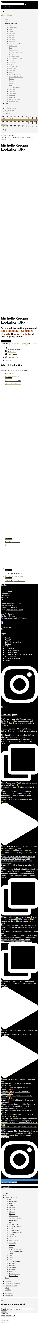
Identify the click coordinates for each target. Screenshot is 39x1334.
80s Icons (12, 37)
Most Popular (13, 27)
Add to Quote (6, 341)
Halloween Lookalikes (15, 44)
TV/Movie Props (13, 101)
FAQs (6, 111)
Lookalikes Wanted (10, 108)
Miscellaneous (13, 41)
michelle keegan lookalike (19, 345)
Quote (7, 103)
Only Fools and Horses (15, 75)
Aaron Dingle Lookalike (12, 542)
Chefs (11, 54)
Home (6, 19)
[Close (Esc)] (1, 1320)
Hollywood (12, 70)
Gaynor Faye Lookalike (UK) (14, 573)
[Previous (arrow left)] (1, 1322)
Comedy (11, 60)
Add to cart (8, 378)
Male (10, 29)
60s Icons (12, 33)
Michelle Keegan (16, 370)
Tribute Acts (12, 97)
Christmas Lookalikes (15, 58)
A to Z (6, 21)
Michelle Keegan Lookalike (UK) (15, 581)
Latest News (10, 648)
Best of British (13, 46)
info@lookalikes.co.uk (14, 610)
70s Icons (12, 35)
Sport (10, 85)
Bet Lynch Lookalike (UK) (13, 381)
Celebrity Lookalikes (11, 23)
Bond (10, 48)
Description (8, 360)
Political (11, 79)
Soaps (11, 83)
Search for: (5, 1309)
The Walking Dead (14, 99)
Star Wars (12, 89)
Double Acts (12, 62)
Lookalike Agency (12, 650)
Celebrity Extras (13, 50)
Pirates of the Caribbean (16, 77)
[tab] (21, 360)
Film (10, 64)
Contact (7, 113)
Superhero (12, 91)
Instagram (7, 8)
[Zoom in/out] (8, 1320)
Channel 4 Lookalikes (15, 52)
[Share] (4, 1320)
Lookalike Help (9, 110)
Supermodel (12, 93)
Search (4, 1311)
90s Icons (12, 39)
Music (11, 72)
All (10, 25)
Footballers (16, 87)
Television (12, 95)
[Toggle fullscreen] (6, 1320)
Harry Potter (12, 68)
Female (11, 31)
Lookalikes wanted (12, 658)
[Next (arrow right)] (4, 1322)
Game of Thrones (14, 66)
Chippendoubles (14, 56)
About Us (7, 107)
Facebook (7, 6)
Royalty (11, 81)
